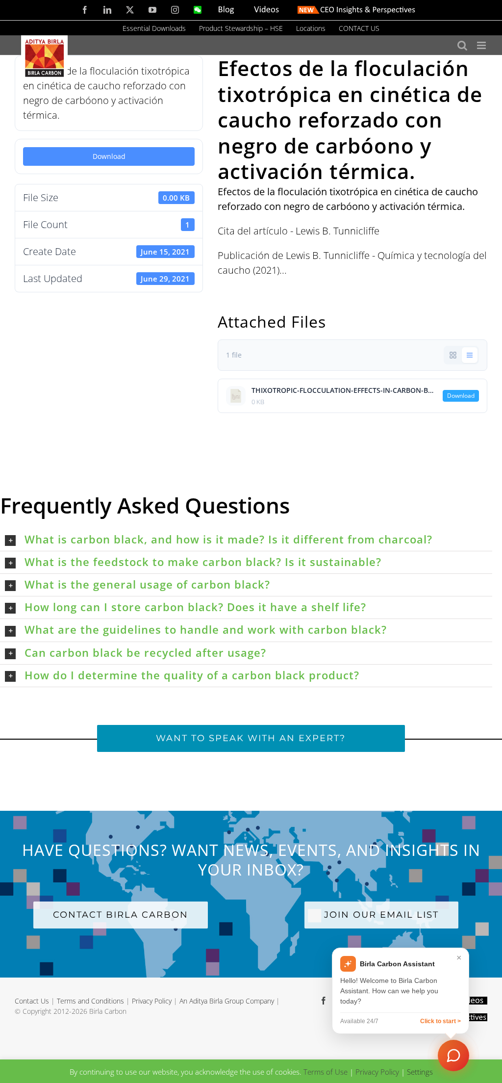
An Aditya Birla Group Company (226, 1001)
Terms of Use (325, 1072)
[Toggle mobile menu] (482, 45)
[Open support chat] (453, 1055)
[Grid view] (453, 355)
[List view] (469, 355)
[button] (248, 540)
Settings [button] (420, 1072)
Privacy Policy (152, 1001)
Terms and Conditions (90, 1001)
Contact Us (32, 1001)
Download (109, 156)
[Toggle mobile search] (462, 45)
